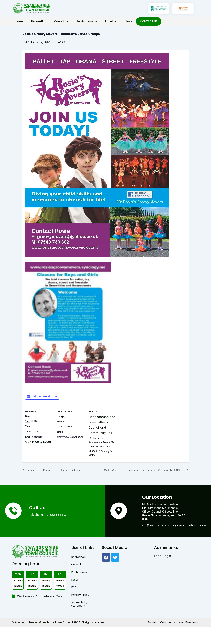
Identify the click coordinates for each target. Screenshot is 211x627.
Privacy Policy (80, 595)
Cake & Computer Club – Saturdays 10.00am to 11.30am (144, 470)
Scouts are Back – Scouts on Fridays (53, 470)
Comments (167, 622)
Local (109, 21)
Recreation (38, 21)
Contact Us (148, 21)
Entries (152, 622)
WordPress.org (188, 622)
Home (19, 21)
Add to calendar (43, 396)
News (128, 21)
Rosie (61, 417)
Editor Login (162, 556)
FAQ (74, 587)
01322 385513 (56, 515)
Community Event (38, 442)
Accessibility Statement (79, 604)
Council (59, 21)
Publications (84, 21)
